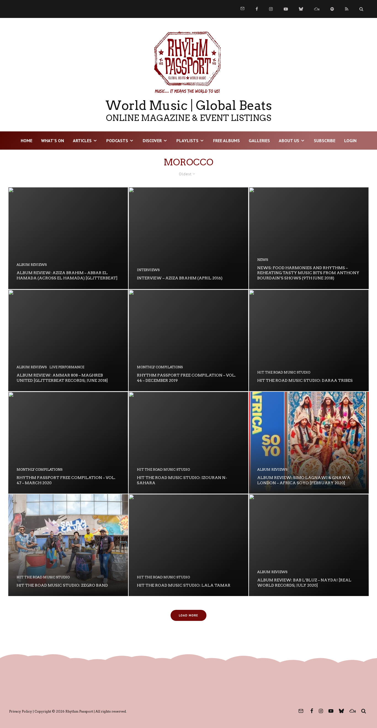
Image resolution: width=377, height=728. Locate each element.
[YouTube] (285, 9)
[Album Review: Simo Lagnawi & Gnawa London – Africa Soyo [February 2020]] (309, 443)
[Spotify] (332, 9)
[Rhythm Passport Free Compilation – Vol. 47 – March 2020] (68, 443)
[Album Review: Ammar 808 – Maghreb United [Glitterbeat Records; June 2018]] (68, 340)
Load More (188, 615)
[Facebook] (257, 9)
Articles (82, 140)
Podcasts (117, 140)
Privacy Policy (20, 711)
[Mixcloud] (317, 9)
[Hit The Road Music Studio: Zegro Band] (68, 545)
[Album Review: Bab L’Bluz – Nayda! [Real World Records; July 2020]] (309, 545)
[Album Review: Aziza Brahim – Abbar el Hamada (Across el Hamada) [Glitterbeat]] (68, 238)
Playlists (187, 140)
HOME (26, 140)
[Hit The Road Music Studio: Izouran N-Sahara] (188, 443)
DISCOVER (152, 140)
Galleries (259, 140)
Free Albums (226, 140)
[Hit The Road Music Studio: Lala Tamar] (188, 545)
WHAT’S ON (52, 140)
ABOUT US (289, 140)
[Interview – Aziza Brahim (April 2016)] (188, 238)
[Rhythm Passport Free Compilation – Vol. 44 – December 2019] (188, 340)
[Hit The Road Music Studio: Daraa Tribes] (309, 340)
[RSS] (346, 9)
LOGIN (350, 140)
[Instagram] (271, 9)
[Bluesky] (301, 9)
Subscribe (324, 140)
